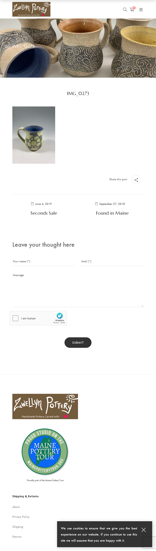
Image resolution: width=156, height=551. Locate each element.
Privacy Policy (21, 517)
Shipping (17, 526)
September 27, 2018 (112, 204)
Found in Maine (112, 213)
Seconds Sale (44, 213)
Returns (16, 536)
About (16, 507)
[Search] (125, 9)
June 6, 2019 (43, 204)
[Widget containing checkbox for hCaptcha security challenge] (38, 318)
